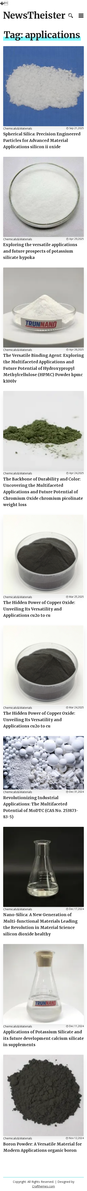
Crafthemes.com (43, 1186)
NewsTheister (34, 15)
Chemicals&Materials (17, 128)
